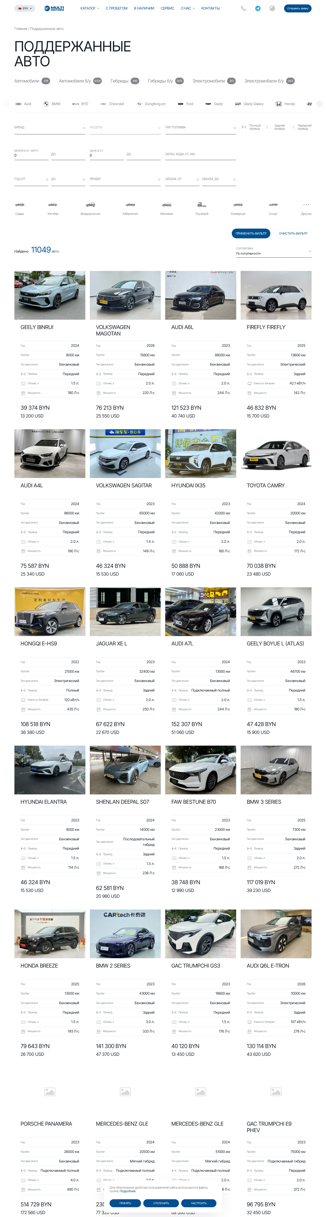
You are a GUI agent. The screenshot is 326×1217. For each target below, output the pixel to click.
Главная (20, 28)
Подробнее (128, 1191)
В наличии (144, 8)
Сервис (167, 8)
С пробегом (117, 8)
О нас (186, 8)
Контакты (210, 8)
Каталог (88, 8)
